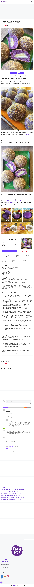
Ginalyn (14, 447)
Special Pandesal (21, 200)
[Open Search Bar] (28, 1)
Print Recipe (21, 72)
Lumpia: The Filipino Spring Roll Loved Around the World (12, 495)
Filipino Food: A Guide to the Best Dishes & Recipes (11, 499)
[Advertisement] (17, 10)
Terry (13, 421)
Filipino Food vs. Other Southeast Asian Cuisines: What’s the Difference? (15, 481)
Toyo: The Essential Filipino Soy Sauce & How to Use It (11, 491)
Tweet (9, 25)
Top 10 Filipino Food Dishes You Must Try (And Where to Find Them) (14, 489)
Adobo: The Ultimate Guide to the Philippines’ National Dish (12, 497)
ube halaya (28, 134)
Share (3, 25)
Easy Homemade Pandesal (11, 202)
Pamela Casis (11, 419)
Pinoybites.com (14, 585)
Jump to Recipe (14, 72)
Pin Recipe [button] (25, 251)
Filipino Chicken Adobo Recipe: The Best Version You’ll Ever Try (13, 493)
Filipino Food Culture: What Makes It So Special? (10, 483)
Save (6, 25)
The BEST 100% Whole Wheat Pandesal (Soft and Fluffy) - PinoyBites (18, 428)
